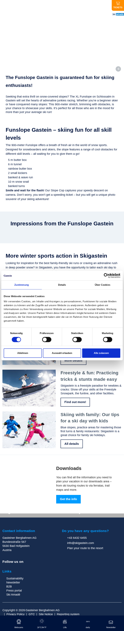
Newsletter (13, 582)
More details (73, 360)
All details (71, 443)
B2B (9, 586)
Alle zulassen (101, 353)
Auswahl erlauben (62, 353)
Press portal (14, 590)
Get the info (68, 499)
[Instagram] (32, 561)
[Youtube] (37, 561)
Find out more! (75, 402)
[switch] (46, 339)
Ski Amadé (13, 594)
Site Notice (46, 614)
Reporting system (68, 614)
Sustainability (14, 578)
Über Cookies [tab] (102, 284)
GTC (32, 614)
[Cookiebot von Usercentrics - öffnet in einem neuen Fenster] (106, 275)
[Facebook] (27, 561)
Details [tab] (62, 284)
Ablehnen (22, 353)
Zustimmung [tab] (21, 284)
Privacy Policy (15, 614)
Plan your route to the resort (84, 548)
